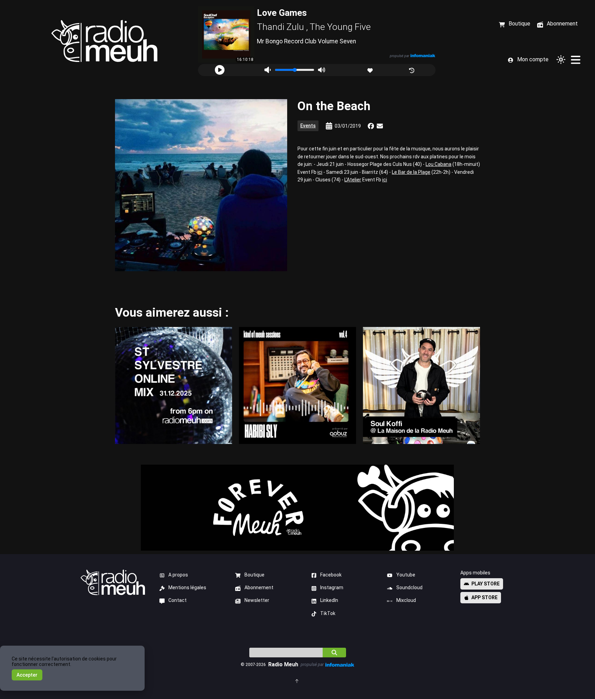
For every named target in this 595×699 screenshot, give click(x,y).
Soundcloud (409, 587)
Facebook (331, 575)
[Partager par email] (380, 126)
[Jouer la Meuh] (220, 70)
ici (319, 172)
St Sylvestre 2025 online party (173, 385)
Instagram (331, 587)
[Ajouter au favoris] (371, 69)
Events (308, 125)
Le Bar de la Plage (411, 172)
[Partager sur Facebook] (371, 126)
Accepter (27, 675)
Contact (177, 600)
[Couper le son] (267, 70)
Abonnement (258, 587)
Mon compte (533, 59)
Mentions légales (187, 587)
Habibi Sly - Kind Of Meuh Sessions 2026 (297, 385)
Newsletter (256, 600)
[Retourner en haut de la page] (297, 680)
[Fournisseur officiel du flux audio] (422, 55)
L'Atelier (352, 179)
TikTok (327, 613)
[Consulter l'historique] (412, 69)
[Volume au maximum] (321, 70)
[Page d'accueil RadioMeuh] (104, 41)
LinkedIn (329, 600)
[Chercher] (334, 652)
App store (484, 597)
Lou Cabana (438, 164)
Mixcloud (406, 600)
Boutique (254, 575)
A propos (178, 575)
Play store (485, 583)
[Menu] (575, 59)
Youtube (405, 575)
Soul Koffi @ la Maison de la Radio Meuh (421, 385)
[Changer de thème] (561, 59)
